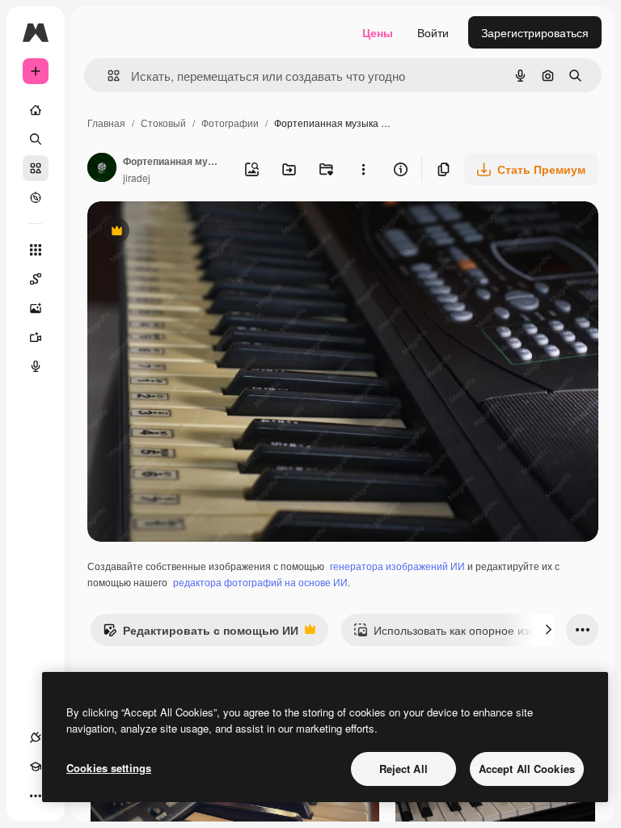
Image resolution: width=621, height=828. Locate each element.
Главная (106, 122)
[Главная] (36, 110)
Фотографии (230, 122)
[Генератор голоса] (36, 366)
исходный (195, 232)
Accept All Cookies (527, 768)
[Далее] (548, 630)
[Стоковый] (36, 168)
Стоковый (163, 122)
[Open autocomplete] (107, 76)
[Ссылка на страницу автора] (101, 169)
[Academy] (36, 766)
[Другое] (36, 796)
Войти (433, 32)
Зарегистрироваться (535, 32)
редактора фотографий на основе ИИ (260, 582)
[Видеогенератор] (36, 337)
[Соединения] (36, 737)
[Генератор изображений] (36, 308)
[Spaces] (36, 279)
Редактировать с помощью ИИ (200, 634)
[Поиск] (36, 139)
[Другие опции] (363, 169)
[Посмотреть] (36, 197)
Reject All (403, 768)
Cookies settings (108, 767)
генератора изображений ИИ (397, 565)
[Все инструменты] (36, 250)
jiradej (136, 177)
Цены (377, 32)
